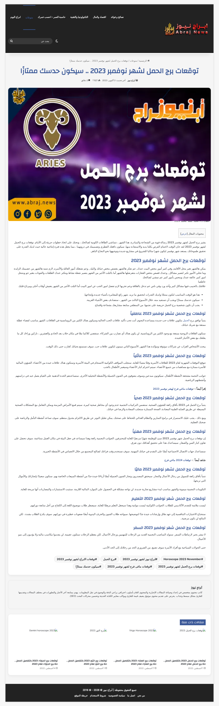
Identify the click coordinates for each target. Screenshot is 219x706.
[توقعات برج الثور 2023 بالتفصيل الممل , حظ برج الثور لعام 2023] (85, 643)
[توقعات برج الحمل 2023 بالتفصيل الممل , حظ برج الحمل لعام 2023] (184, 643)
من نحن (141, 695)
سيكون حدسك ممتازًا (87, 566)
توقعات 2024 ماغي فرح (177, 460)
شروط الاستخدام (98, 695)
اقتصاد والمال (99, 16)
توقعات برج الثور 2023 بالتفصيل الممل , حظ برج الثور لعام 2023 (87, 662)
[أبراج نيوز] (186, 29)
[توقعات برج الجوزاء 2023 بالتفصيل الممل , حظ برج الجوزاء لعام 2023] (35, 643)
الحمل (186, 320)
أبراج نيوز (131, 80)
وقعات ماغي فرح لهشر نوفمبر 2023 (173, 388)
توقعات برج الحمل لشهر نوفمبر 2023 (179, 566)
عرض (184, 233)
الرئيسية (143, 60)
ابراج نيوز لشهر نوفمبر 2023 (139, 559)
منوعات (29, 17)
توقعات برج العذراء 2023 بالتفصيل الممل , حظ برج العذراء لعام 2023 (135, 662)
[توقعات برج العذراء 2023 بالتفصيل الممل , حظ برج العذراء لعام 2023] (134, 643)
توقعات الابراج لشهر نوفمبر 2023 (76, 559)
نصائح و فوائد (117, 16)
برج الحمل (109, 559)
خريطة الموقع (81, 695)
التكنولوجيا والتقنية (79, 16)
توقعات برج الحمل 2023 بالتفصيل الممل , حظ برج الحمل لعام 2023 (185, 662)
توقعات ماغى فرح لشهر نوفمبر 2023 (128, 566)
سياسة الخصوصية (116, 695)
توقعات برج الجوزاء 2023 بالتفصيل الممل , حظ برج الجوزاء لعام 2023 (36, 662)
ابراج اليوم (15, 16)
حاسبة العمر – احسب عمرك (52, 16)
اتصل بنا (131, 695)
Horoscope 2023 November (182, 559)
